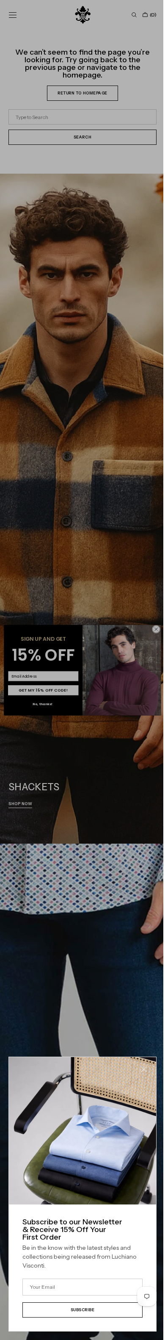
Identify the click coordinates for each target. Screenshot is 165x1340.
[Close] (137, 1076)
